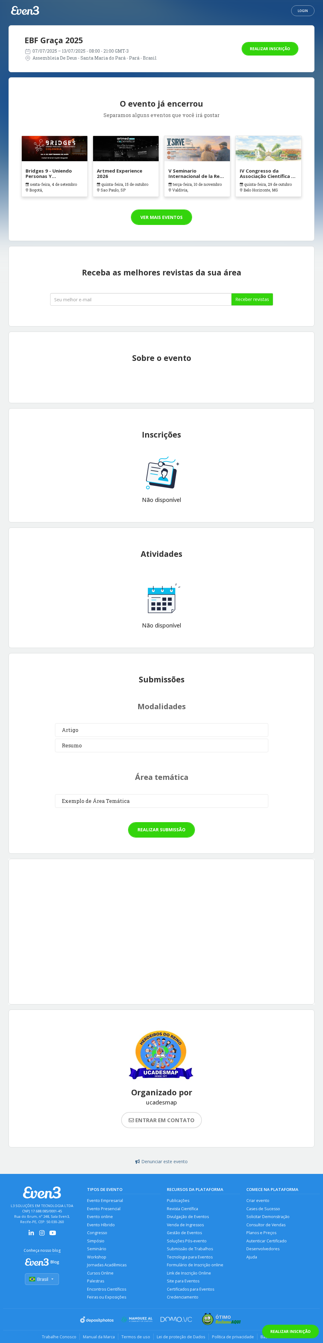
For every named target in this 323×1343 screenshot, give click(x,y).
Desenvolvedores (262, 1249)
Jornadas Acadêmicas (106, 1265)
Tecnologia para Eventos (190, 1257)
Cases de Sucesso (263, 1208)
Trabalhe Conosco (59, 1337)
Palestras (95, 1281)
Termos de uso (135, 1337)
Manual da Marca (99, 1337)
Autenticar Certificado (266, 1241)
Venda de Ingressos (185, 1225)
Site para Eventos (183, 1281)
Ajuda (251, 1257)
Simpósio (95, 1241)
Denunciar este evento (164, 1161)
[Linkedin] (31, 1235)
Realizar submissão (161, 830)
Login (303, 11)
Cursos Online (100, 1273)
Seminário (96, 1249)
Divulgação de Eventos (188, 1216)
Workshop (96, 1257)
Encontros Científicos (106, 1289)
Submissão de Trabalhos (190, 1249)
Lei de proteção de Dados (181, 1337)
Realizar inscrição (270, 48)
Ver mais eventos (161, 217)
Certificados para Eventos (190, 1289)
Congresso (97, 1232)
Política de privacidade (233, 1337)
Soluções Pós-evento (187, 1241)
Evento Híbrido (101, 1225)
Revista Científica (182, 1208)
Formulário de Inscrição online (195, 1265)
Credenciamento (182, 1297)
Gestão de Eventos (184, 1232)
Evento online (100, 1216)
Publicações (178, 1200)
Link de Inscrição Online (189, 1273)
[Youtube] (52, 1235)
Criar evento (257, 1200)
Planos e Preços (261, 1232)
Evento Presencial (103, 1208)
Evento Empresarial (105, 1200)
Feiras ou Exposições (106, 1297)
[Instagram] (42, 1235)
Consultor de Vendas (265, 1225)
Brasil (42, 1279)
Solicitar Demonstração (268, 1216)
